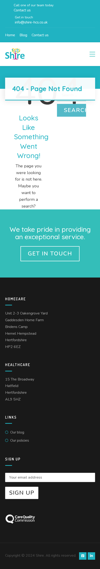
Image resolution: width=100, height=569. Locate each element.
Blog (23, 35)
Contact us (40, 35)
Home (10, 35)
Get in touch (50, 253)
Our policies (19, 440)
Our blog (17, 432)
